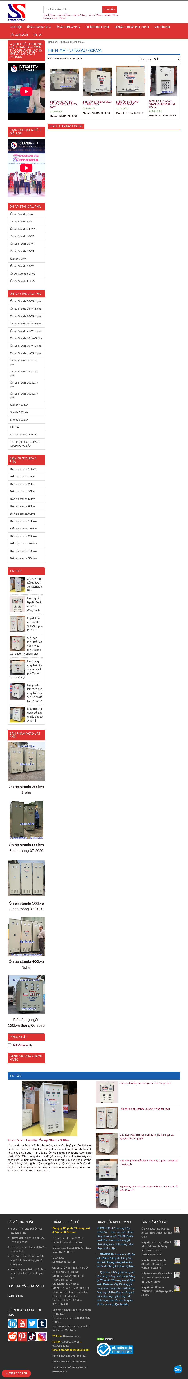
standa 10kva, (80, 15)
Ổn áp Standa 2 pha (68, 27)
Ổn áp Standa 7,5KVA (22, 228)
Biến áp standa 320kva (23, 543)
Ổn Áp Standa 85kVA (22, 281)
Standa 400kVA (19, 404)
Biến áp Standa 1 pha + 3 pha (132, 27)
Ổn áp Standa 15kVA (22, 251)
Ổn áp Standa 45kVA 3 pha (25, 331)
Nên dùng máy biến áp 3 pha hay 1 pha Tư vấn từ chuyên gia (27, 1273)
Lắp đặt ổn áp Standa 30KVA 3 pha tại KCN (145, 1108)
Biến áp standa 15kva (22, 476)
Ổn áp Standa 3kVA (21, 214)
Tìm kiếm (110, 10)
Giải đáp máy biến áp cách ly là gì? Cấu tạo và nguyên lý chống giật (27, 1260)
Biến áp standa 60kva (22, 506)
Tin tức (37, 34)
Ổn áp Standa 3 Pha (97, 27)
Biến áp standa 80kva (22, 513)
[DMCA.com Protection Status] (106, 1338)
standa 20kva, (111, 15)
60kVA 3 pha (20, 1045)
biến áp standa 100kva (54, 18)
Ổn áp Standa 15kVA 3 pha (25, 308)
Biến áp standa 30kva (22, 491)
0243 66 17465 (70, 1341)
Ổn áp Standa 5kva (21, 221)
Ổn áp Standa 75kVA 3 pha (25, 353)
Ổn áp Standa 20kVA (22, 243)
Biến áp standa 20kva (22, 484)
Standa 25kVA (18, 258)
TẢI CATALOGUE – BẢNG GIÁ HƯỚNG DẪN (25, 444)
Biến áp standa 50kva (22, 498)
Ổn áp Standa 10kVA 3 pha (25, 301)
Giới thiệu (16, 27)
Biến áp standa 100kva (23, 521)
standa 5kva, (49, 15)
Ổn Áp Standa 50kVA (22, 273)
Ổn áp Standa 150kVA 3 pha (24, 373)
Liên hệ (14, 427)
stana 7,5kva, (64, 15)
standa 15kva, (96, 15)
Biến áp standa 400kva (23, 550)
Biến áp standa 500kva (23, 558)
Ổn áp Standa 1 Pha (39, 27)
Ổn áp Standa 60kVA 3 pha (25, 345)
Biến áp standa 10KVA (23, 468)
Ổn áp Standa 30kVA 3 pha (25, 323)
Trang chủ (53, 42)
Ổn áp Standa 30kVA (22, 266)
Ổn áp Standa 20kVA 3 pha (25, 316)
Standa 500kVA (19, 412)
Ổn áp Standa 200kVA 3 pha (24, 384)
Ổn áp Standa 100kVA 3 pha (24, 362)
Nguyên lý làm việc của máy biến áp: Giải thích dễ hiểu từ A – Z (35, 693)
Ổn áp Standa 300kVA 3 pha (24, 395)
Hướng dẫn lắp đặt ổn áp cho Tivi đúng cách (145, 1083)
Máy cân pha (162, 27)
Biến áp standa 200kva (23, 536)
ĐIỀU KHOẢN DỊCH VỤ (23, 434)
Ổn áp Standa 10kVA (22, 236)
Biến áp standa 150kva (23, 528)
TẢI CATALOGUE (19, 34)
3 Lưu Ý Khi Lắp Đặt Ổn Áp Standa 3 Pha (38, 1140)
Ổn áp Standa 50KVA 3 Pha (26, 338)
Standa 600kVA (19, 419)
